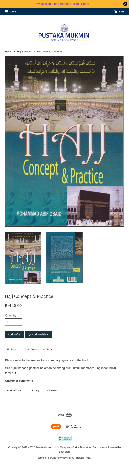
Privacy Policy (66, 457)
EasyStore (64, 451)
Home (8, 51)
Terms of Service (47, 457)
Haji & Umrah (24, 51)
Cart (121, 11)
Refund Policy (83, 457)
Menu (12, 11)
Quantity (10, 315)
